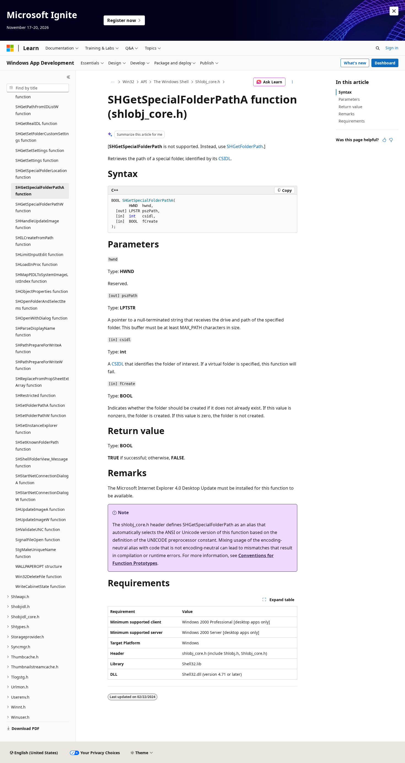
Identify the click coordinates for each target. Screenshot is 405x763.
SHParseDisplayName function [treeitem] (35, 332)
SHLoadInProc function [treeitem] (36, 264)
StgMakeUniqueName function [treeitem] (35, 553)
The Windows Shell (171, 81)
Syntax (345, 92)
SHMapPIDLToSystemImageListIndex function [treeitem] (41, 278)
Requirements (352, 121)
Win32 (128, 81)
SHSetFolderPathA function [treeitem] (40, 405)
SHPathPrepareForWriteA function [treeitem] (38, 348)
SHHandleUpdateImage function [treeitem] (37, 224)
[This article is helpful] (384, 140)
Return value (350, 106)
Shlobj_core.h (207, 81)
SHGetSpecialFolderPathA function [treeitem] (39, 191)
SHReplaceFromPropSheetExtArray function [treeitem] (42, 382)
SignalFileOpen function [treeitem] (37, 539)
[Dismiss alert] (394, 11)
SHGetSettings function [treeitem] (36, 160)
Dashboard (385, 63)
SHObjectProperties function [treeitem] (41, 291)
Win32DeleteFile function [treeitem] (38, 576)
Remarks (347, 113)
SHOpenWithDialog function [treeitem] (41, 318)
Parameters (349, 99)
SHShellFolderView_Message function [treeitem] (41, 462)
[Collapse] (68, 77)
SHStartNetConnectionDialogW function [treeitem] (42, 496)
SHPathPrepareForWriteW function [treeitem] (39, 365)
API (144, 81)
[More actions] (292, 82)
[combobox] (38, 88)
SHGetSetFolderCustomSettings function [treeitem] (42, 137)
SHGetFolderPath (245, 146)
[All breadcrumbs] (112, 82)
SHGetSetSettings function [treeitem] (39, 150)
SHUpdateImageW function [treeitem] (40, 519)
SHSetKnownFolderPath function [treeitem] (37, 446)
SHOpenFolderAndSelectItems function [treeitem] (40, 305)
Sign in (391, 47)
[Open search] (377, 48)
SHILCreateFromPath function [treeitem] (34, 241)
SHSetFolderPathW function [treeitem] (40, 415)
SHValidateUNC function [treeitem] (37, 529)
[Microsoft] (10, 48)
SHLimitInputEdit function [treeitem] (39, 254)
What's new (355, 63)
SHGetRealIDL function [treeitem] (36, 123)
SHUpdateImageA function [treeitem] (40, 509)
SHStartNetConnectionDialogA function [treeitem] (42, 479)
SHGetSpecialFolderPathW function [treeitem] (39, 207)
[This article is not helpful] (391, 140)
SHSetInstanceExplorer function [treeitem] (36, 429)
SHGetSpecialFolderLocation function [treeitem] (41, 174)
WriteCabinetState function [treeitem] (40, 586)
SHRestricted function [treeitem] (35, 395)
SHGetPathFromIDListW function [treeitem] (36, 110)
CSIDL (224, 159)
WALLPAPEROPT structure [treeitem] (38, 566)
